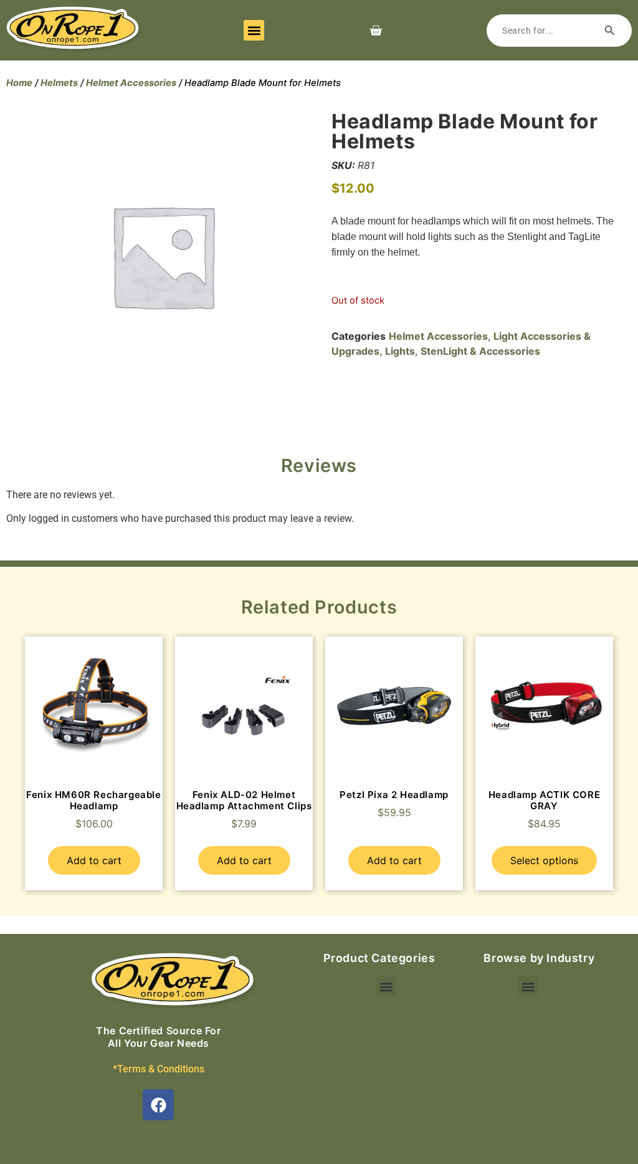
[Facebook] (158, 1104)
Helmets (59, 83)
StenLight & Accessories (480, 351)
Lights (400, 351)
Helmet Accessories (131, 83)
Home (19, 83)
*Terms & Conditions (158, 1069)
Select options (544, 860)
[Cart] (375, 30)
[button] (254, 30)
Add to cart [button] (94, 860)
